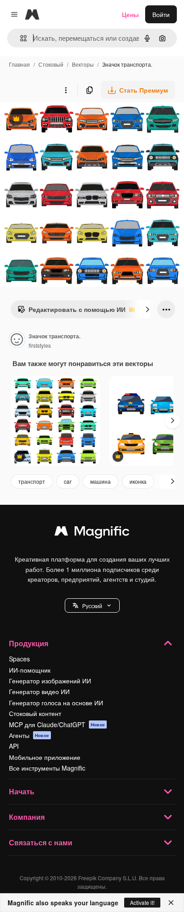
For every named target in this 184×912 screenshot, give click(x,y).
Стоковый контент (35, 713)
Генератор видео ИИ (39, 691)
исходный (60, 119)
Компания (27, 817)
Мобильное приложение (44, 757)
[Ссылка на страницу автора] (17, 340)
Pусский (92, 605)
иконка (138, 481)
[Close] (171, 902)
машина (100, 481)
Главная (19, 64)
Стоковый (50, 64)
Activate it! (142, 902)
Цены (130, 14)
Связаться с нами (40, 842)
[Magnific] (92, 533)
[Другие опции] (66, 90)
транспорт (31, 481)
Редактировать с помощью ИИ (71, 311)
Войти (161, 14)
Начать (21, 791)
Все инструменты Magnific (47, 767)
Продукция (28, 643)
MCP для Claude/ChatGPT (57, 724)
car (67, 481)
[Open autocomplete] (20, 38)
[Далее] (147, 309)
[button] (92, 605)
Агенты (29, 735)
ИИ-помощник (29, 669)
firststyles (40, 345)
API (14, 746)
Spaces (19, 658)
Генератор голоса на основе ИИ (56, 702)
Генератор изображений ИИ (50, 680)
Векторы (83, 64)
